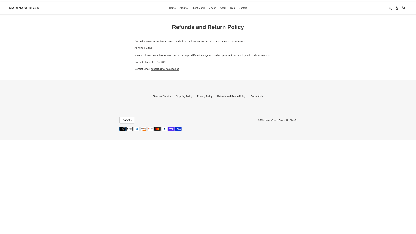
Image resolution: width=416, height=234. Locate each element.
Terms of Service (162, 96)
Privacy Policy (204, 96)
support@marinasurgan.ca (199, 55)
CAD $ (126, 120)
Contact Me (257, 96)
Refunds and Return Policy (231, 96)
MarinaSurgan (24, 8)
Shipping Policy (184, 96)
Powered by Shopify (288, 120)
